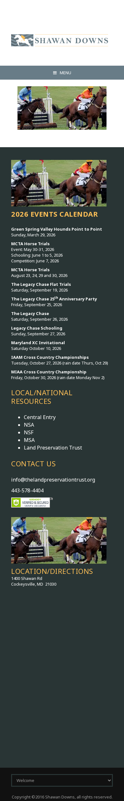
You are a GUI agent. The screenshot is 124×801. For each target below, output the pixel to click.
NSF (28, 432)
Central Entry (40, 417)
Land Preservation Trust (53, 447)
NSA (29, 424)
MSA (29, 440)
